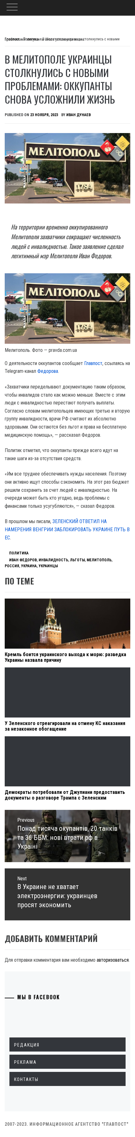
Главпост (93, 363)
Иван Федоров (23, 560)
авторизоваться (113, 960)
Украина (29, 566)
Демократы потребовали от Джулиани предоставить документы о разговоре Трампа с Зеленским (65, 795)
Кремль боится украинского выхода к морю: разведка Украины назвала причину (65, 657)
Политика (19, 553)
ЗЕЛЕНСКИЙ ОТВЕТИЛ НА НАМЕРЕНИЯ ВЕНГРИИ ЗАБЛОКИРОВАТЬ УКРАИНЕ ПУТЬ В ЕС (67, 529)
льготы (77, 560)
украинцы (48, 566)
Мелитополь (99, 560)
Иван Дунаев (78, 115)
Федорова (47, 371)
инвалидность (53, 560)
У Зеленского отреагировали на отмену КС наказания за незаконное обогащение (65, 726)
